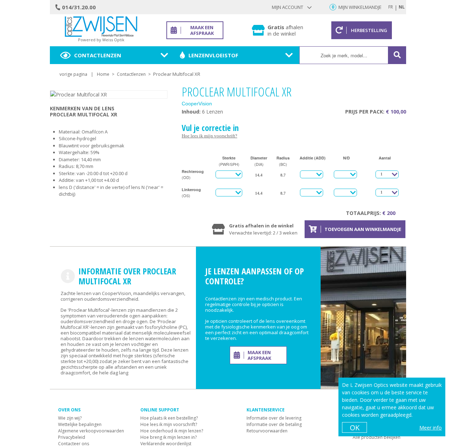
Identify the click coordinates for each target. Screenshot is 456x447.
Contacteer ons (73, 444)
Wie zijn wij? (70, 418)
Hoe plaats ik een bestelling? (169, 418)
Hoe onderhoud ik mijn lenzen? (171, 431)
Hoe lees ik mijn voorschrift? (209, 135)
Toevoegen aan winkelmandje (363, 229)
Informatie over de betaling (274, 424)
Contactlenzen (97, 55)
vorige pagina (73, 74)
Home (103, 74)
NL (402, 7)
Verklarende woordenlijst (165, 444)
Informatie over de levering (274, 418)
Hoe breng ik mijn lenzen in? (168, 437)
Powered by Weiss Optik (101, 39)
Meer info (430, 427)
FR (390, 7)
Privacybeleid (71, 437)
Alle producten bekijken (376, 437)
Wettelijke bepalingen (80, 424)
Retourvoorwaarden (267, 431)
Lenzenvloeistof (213, 55)
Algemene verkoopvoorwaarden (91, 431)
